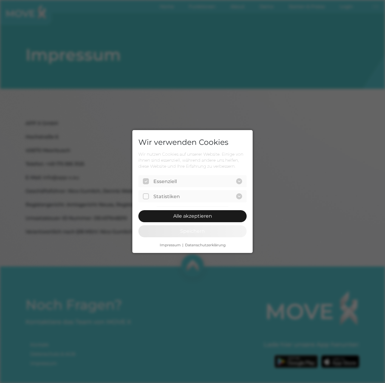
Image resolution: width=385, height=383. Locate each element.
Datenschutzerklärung (205, 245)
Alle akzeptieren (192, 216)
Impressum (170, 245)
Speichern (192, 231)
